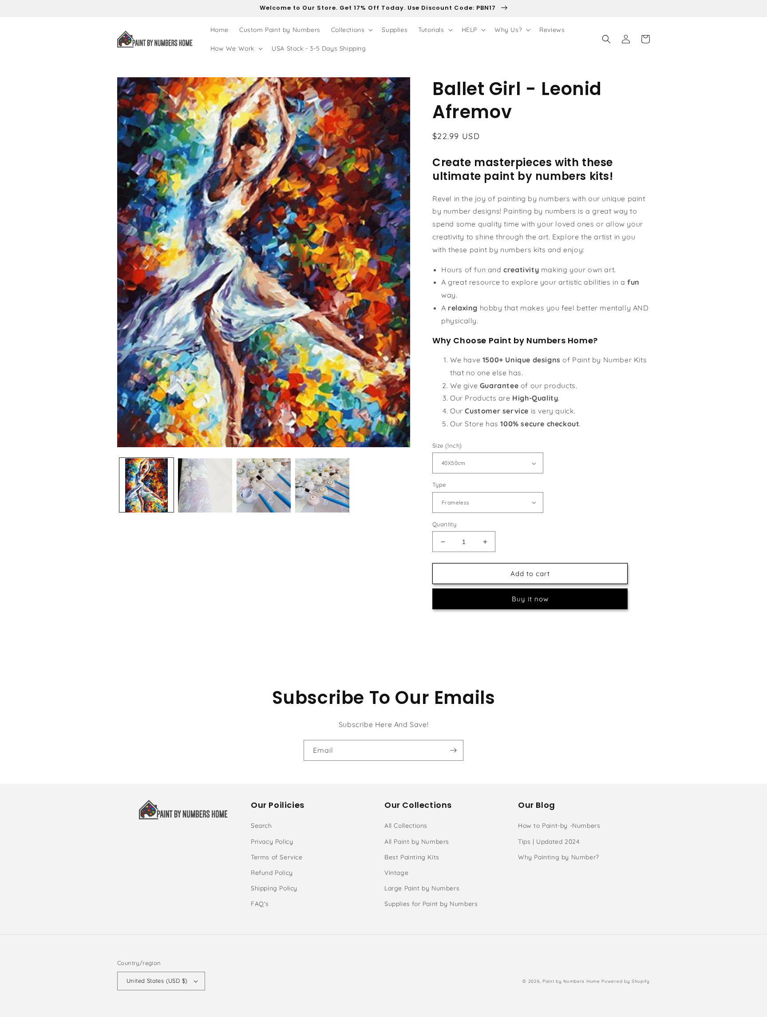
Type (439, 484)
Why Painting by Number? (558, 857)
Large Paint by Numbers (421, 888)
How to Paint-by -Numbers (559, 826)
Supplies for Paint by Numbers (431, 904)
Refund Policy (272, 873)
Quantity (444, 524)
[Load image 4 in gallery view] (322, 485)
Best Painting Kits (411, 857)
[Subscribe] (453, 750)
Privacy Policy (272, 842)
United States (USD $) (157, 980)
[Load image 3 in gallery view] (264, 485)
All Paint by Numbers (416, 842)
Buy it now (530, 599)
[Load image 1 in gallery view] (146, 485)
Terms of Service (277, 857)
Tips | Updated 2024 (548, 842)
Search (261, 826)
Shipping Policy (274, 888)
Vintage (396, 873)
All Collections (405, 826)
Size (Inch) (447, 445)
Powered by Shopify (625, 981)
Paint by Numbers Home (571, 981)
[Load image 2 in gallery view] (205, 485)
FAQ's (260, 904)
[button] (351, 29)
